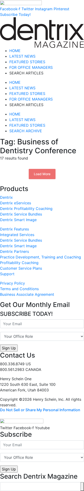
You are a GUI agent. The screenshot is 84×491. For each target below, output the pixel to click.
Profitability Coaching (19, 262)
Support (7, 274)
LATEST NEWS (22, 56)
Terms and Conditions (19, 288)
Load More (42, 174)
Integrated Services (17, 234)
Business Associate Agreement (27, 294)
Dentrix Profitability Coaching (26, 208)
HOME (15, 50)
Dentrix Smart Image (18, 219)
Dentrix (6, 197)
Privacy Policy (12, 283)
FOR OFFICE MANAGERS (31, 67)
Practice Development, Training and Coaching (40, 257)
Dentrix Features (14, 229)
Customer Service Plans (21, 268)
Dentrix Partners (14, 251)
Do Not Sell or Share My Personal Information (40, 409)
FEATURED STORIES (27, 61)
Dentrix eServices (15, 203)
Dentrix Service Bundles (21, 214)
